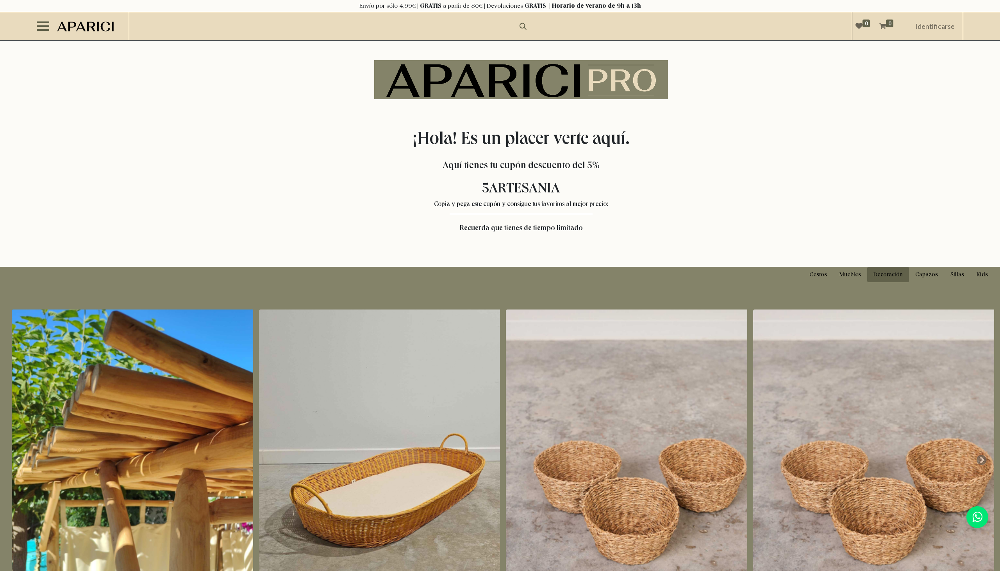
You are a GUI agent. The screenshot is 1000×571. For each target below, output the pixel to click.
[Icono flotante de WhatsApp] (977, 517)
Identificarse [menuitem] (935, 26)
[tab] (818, 274)
